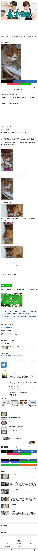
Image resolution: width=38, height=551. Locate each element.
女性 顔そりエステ (31, 544)
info (17, 403)
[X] (11, 395)
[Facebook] (13, 395)
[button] (36, 529)
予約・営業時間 (19, 543)
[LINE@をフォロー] (28, 462)
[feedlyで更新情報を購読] (10, 465)
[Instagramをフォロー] (10, 462)
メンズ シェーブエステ (6, 544)
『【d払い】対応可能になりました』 (14, 406)
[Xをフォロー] (10, 460)
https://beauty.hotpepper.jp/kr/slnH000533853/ (11, 355)
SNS (31, 546)
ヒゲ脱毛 (19, 544)
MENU (31, 543)
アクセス (19, 546)
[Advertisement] (19, 28)
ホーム (7, 543)
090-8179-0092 (8, 333)
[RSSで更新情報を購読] (28, 465)
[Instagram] (15, 395)
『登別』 (3, 405)
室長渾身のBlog (19, 547)
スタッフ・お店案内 (7, 546)
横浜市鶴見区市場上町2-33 (6, 327)
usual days (8, 403)
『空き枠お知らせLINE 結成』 (23, 406)
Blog (26, 403)
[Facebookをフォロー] (28, 460)
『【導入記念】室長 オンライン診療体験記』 (32, 406)
